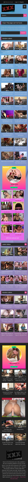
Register (22, 2)
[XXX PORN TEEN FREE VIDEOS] (11, 9)
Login (16, 2)
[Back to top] (23, 477)
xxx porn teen (15, 477)
